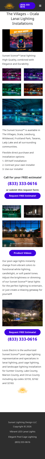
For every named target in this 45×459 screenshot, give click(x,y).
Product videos (22, 253)
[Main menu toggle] (40, 5)
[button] (27, 5)
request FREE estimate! (22, 195)
